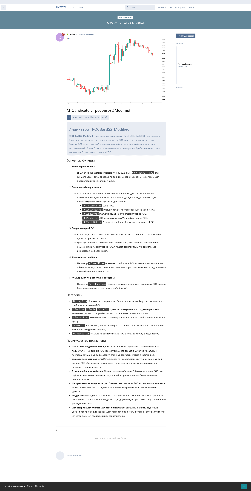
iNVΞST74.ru (62, 7)
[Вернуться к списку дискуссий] (3, 7)
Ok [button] (244, 486)
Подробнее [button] (40, 486)
